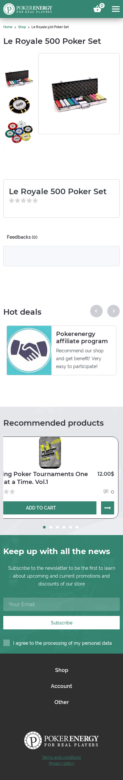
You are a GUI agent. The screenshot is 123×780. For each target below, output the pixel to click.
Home (7, 27)
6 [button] (77, 527)
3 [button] (57, 527)
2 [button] (51, 527)
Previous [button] (96, 311)
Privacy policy (61, 763)
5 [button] (70, 527)
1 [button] (44, 527)
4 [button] (64, 527)
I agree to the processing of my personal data (62, 643)
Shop (22, 27)
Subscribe (61, 622)
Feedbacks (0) (22, 237)
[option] (19, 72)
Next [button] (113, 311)
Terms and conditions (61, 757)
